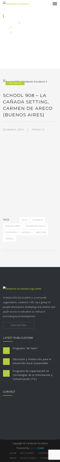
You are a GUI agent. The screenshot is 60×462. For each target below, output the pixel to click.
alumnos (37, 220)
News (12, 458)
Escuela (26, 232)
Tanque (9, 238)
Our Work (44, 453)
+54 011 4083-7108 (16, 426)
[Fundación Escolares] (16, 3)
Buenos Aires (12, 226)
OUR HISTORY (18, 325)
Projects (20, 27)
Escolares (27, 453)
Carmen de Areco (35, 226)
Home (13, 22)
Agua (25, 220)
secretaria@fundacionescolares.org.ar (26, 421)
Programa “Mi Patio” (25, 348)
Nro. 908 (41, 232)
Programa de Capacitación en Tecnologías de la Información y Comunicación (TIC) (32, 375)
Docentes (11, 232)
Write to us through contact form (24, 431)
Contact (45, 458)
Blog (26, 22)
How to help (28, 458)
